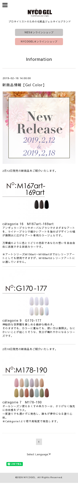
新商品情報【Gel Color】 (24, 84)
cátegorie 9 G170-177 (21, 320)
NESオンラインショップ (39, 32)
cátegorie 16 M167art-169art (28, 223)
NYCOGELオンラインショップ (39, 41)
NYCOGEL (30, 477)
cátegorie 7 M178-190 (22, 402)
